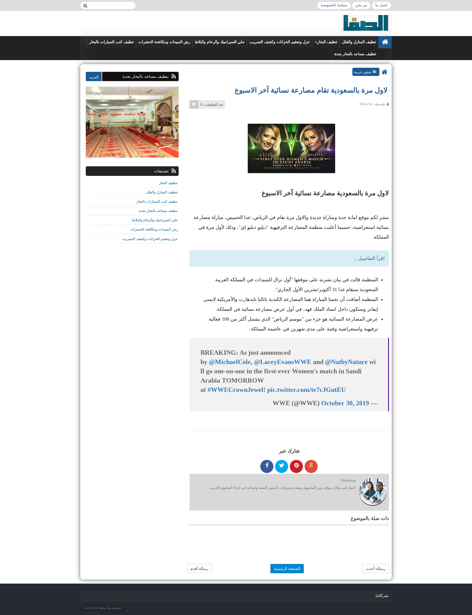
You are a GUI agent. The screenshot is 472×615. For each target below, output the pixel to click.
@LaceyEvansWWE (282, 361)
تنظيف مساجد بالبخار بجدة (355, 54)
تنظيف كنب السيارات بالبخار (111, 42)
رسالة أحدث (375, 568)
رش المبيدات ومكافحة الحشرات (164, 42)
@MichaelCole (230, 361)
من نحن (361, 5)
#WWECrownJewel (235, 389)
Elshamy (348, 480)
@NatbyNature (346, 361)
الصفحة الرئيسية (287, 568)
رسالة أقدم (199, 568)
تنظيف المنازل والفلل (359, 42)
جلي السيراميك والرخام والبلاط (220, 42)
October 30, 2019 (345, 403)
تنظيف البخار (327, 42)
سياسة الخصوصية (334, 5)
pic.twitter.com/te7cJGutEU (306, 389)
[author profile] (372, 492)
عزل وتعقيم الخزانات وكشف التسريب (279, 42)
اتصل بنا (381, 5)
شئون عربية (362, 71)
